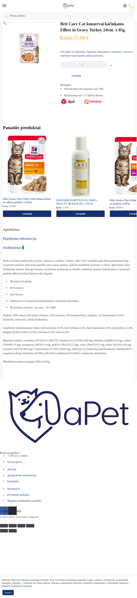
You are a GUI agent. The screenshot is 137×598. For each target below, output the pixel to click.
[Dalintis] (13, 525)
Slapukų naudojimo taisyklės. (17, 586)
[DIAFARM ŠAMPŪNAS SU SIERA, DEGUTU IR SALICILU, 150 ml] (80, 166)
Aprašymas (11, 229)
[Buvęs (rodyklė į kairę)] (4, 531)
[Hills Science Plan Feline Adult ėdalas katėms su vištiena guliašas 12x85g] (27, 164)
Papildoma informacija (19, 238)
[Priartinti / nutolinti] (30, 525)
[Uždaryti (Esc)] (4, 525)
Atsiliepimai (13, 247)
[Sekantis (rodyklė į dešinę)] (13, 531)
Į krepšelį (76, 75)
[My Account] (125, 6)
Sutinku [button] (8, 592)
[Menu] (8, 5)
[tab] (67, 229)
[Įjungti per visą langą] (21, 525)
